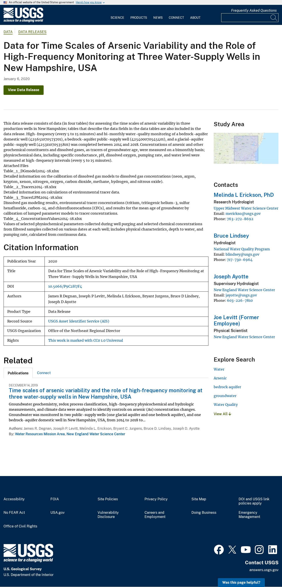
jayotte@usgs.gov (241, 295)
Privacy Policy (156, 499)
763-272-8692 (240, 219)
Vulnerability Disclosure (108, 515)
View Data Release (23, 90)
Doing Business (203, 513)
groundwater (225, 396)
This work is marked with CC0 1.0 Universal (85, 340)
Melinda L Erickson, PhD (244, 195)
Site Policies (108, 499)
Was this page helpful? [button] (241, 582)
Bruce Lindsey (231, 236)
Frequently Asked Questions (254, 10)
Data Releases (32, 32)
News (158, 17)
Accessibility (14, 499)
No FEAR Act (14, 513)
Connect (176, 17)
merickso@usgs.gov (243, 213)
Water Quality (226, 404)
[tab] (18, 373)
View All (221, 414)
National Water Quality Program (242, 249)
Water (219, 369)
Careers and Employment (155, 515)
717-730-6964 (239, 259)
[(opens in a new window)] (219, 549)
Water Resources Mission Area (40, 434)
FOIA (54, 499)
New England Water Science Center (96, 434)
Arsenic (220, 378)
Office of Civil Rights (20, 526)
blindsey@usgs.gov (242, 254)
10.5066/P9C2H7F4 (65, 286)
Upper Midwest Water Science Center (246, 208)
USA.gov (57, 513)
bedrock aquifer (227, 387)
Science (117, 17)
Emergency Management (249, 515)
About (195, 17)
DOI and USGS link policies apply (254, 501)
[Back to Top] (266, 571)
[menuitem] (117, 15)
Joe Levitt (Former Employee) (236, 320)
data (8, 32)
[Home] (23, 21)
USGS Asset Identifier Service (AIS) (78, 321)
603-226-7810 (240, 300)
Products (138, 17)
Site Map (198, 499)
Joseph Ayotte (231, 276)
